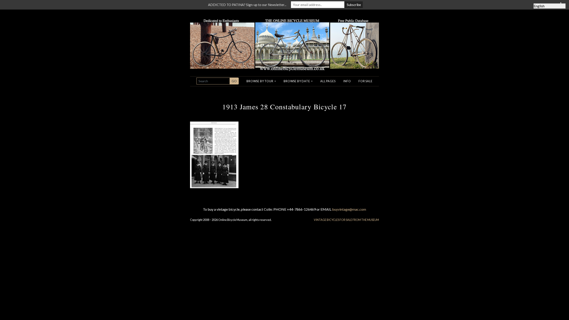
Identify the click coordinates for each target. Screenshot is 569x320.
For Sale (365, 81)
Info (347, 81)
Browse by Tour (260, 81)
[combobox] (213, 81)
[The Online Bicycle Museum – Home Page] (284, 40)
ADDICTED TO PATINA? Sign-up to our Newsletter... (247, 5)
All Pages (327, 81)
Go (234, 81)
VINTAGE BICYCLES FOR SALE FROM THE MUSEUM (346, 220)
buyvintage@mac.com (349, 209)
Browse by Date (297, 81)
